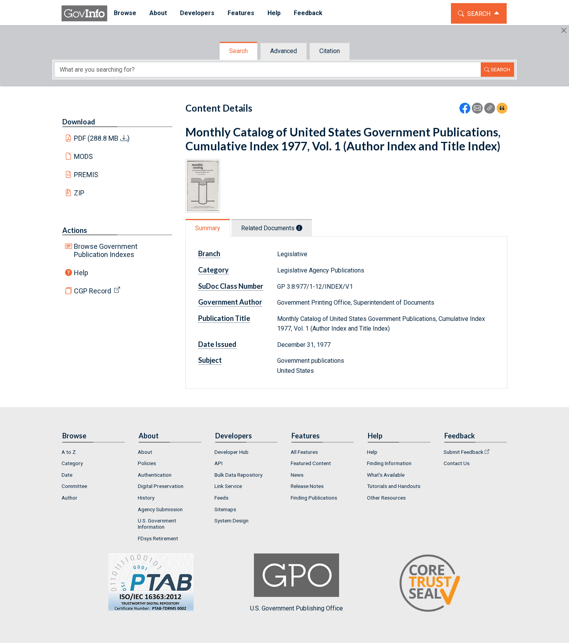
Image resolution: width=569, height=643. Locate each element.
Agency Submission (160, 509)
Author (69, 498)
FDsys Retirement (158, 538)
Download (78, 121)
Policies (147, 463)
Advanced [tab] (283, 51)
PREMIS (86, 175)
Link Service (228, 486)
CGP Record (92, 291)
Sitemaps (225, 509)
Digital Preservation (160, 486)
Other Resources (386, 498)
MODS (83, 156)
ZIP (79, 193)
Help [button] (274, 13)
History (146, 498)
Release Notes (307, 486)
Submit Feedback (463, 452)
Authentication (154, 475)
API (218, 463)
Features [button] (241, 13)
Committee (74, 486)
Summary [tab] (207, 228)
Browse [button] (125, 13)
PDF (102, 138)
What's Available (385, 475)
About (145, 452)
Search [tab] (238, 51)
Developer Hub (231, 452)
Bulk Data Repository (238, 475)
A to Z (69, 452)
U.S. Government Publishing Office (296, 608)
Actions (74, 230)
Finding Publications (314, 498)
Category (72, 463)
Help (81, 273)
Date (67, 475)
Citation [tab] (329, 51)
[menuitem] (125, 13)
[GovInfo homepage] (84, 13)
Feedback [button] (308, 13)
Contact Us (457, 463)
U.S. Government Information (157, 523)
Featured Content (311, 463)
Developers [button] (197, 13)
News (297, 475)
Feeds (221, 498)
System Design (231, 520)
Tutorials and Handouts (393, 486)
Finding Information (389, 463)
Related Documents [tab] (268, 228)
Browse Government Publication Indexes (105, 250)
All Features (304, 452)
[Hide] (564, 30)
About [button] (158, 13)
